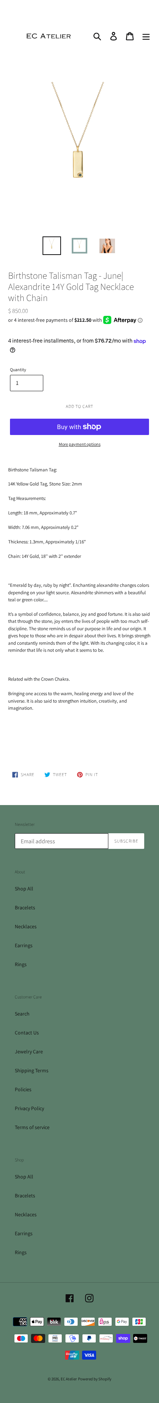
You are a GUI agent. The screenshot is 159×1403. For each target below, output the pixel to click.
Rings (21, 964)
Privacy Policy (29, 1108)
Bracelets (25, 907)
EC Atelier (69, 1378)
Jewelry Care (29, 1051)
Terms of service (32, 1127)
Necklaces (26, 926)
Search (22, 1013)
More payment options (80, 444)
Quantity (18, 369)
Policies (23, 1089)
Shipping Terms (31, 1070)
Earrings (24, 945)
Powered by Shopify (94, 1378)
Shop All (24, 888)
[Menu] (146, 36)
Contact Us (27, 1032)
